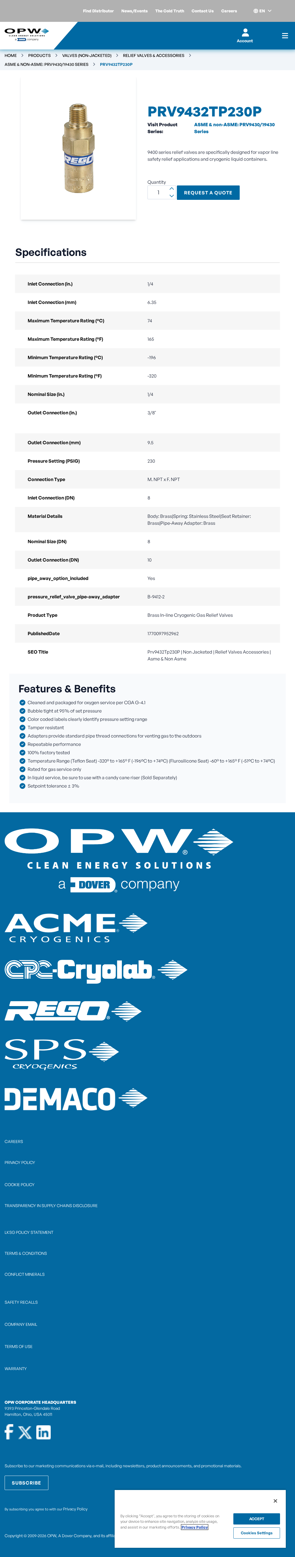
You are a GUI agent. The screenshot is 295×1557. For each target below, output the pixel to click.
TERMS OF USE (19, 1346)
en (262, 10)
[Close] (275, 1501)
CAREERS (14, 1141)
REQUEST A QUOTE (208, 193)
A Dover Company (74, 1535)
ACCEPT (256, 1518)
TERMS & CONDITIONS (26, 1253)
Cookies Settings (257, 1533)
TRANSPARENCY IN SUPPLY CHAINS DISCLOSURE (51, 1205)
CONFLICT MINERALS (25, 1274)
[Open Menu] (285, 35)
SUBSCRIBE (26, 1483)
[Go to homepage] (27, 35)
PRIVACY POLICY (20, 1162)
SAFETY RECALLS (21, 1302)
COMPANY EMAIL (21, 1324)
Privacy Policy (75, 1508)
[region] (200, 1518)
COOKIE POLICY (20, 1184)
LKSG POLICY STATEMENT (29, 1232)
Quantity (157, 182)
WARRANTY (16, 1368)
